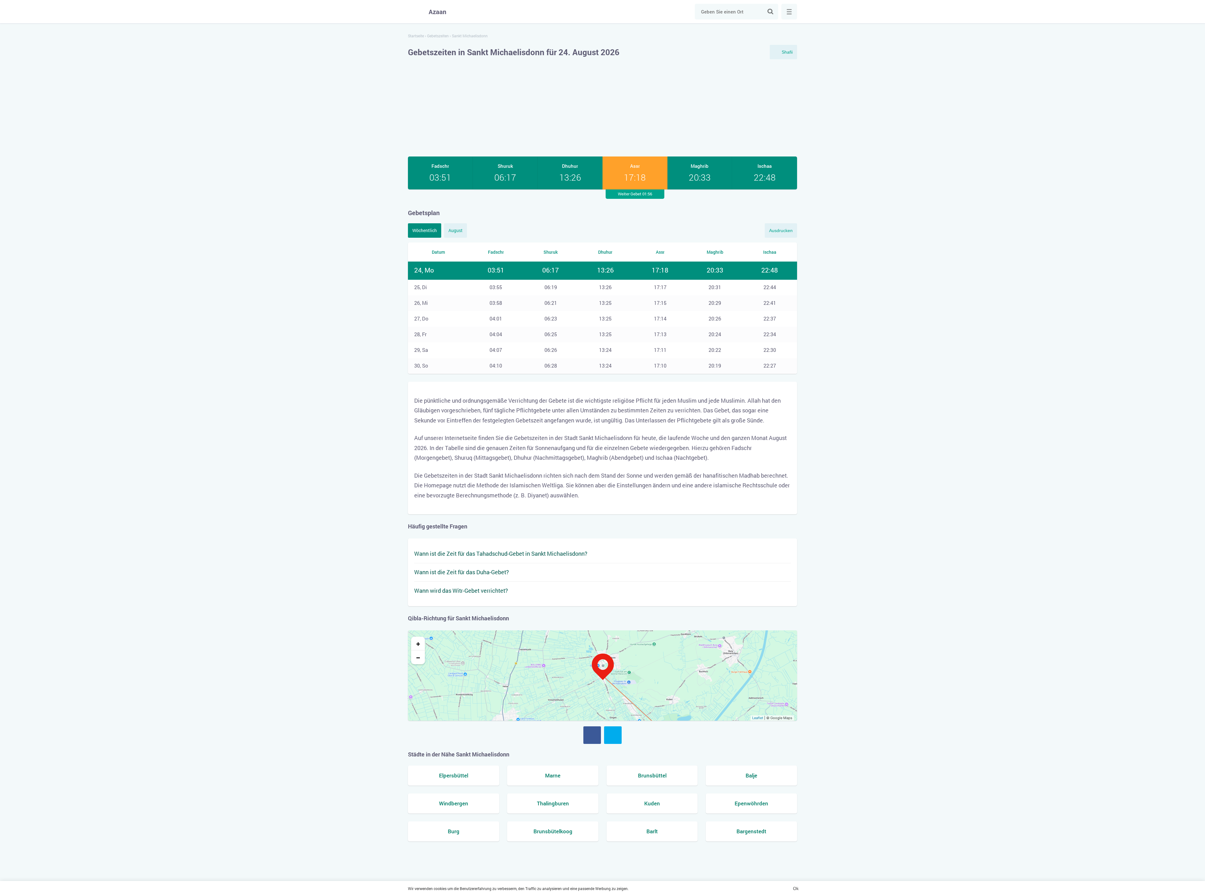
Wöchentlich (424, 230)
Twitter (613, 735)
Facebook (592, 735)
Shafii (787, 52)
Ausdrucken (781, 230)
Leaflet (757, 718)
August (455, 230)
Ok (796, 888)
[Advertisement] (602, 108)
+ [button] (418, 643)
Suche (770, 11)
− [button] (418, 657)
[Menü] (789, 11)
